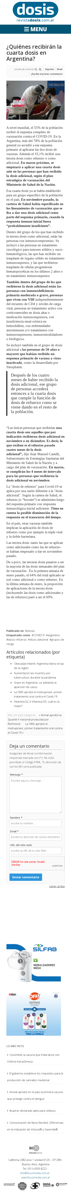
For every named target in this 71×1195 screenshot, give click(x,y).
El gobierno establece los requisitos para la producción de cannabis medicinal (35, 1076)
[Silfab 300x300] (35, 962)
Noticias (30, 631)
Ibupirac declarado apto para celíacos (32, 1110)
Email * (14, 831)
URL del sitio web (21, 845)
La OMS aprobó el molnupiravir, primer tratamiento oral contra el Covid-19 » (35, 728)
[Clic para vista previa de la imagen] (35, 100)
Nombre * (16, 817)
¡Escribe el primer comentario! (46, 74)
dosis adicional (39, 639)
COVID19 (39, 635)
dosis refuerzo (17, 639)
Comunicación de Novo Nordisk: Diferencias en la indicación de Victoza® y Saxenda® (35, 1126)
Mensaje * (16, 774)
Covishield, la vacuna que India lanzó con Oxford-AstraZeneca (33, 1058)
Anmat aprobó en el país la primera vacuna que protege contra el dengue (35, 1095)
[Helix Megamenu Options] (35, 29)
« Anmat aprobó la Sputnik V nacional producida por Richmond (34, 719)
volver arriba (57, 886)
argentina (54, 635)
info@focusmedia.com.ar (35, 1173)
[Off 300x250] (35, 1013)
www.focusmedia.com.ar (35, 1177)
